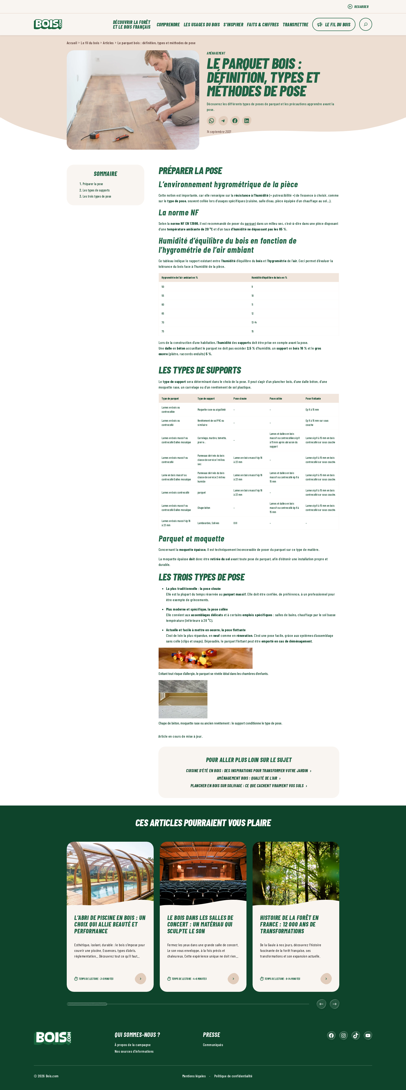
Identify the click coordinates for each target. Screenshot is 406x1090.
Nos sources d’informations (134, 1051)
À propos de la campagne (133, 1044)
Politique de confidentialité (233, 1076)
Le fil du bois (338, 24)
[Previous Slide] (321, 1004)
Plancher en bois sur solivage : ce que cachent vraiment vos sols (249, 785)
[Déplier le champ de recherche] (365, 24)
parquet (250, 223)
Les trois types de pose (97, 196)
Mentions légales (194, 1076)
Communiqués (213, 1044)
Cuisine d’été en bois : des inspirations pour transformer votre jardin (249, 770)
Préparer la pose (93, 184)
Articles (108, 42)
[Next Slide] (334, 1004)
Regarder (361, 6)
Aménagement (216, 53)
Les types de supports (96, 190)
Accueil (72, 42)
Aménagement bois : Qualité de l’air (249, 778)
